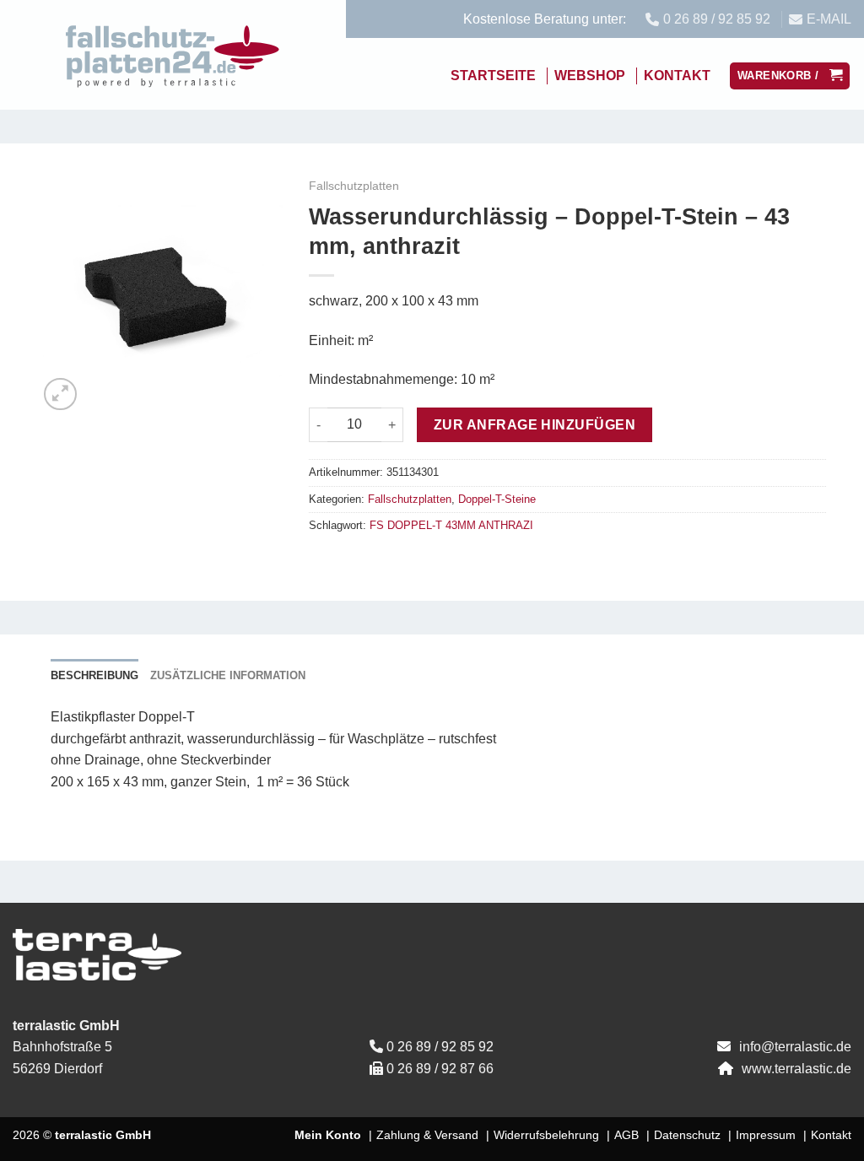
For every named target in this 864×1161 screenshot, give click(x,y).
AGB (626, 1135)
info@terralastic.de (795, 1047)
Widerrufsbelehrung (546, 1135)
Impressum (766, 1135)
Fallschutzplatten (354, 186)
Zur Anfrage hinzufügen (534, 425)
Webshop (589, 75)
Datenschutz (687, 1135)
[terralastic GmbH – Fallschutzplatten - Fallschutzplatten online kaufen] (173, 54)
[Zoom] (60, 394)
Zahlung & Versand (427, 1135)
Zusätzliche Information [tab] (227, 675)
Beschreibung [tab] (94, 675)
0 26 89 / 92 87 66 (440, 1068)
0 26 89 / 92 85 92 (440, 1047)
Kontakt (677, 75)
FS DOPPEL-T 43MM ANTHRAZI (451, 525)
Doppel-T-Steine (497, 499)
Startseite (493, 75)
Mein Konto (327, 1135)
